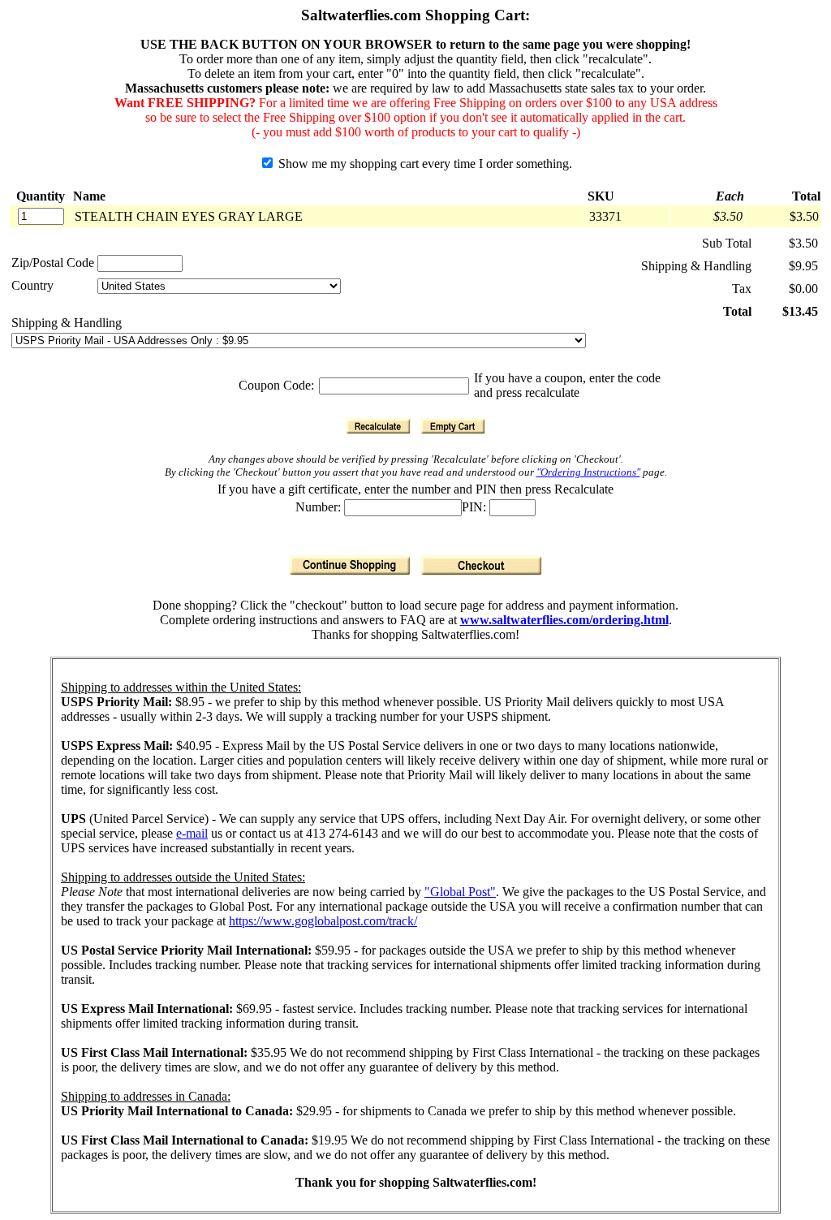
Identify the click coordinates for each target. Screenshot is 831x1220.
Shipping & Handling (66, 323)
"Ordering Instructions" (588, 472)
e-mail (192, 833)
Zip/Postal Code (52, 262)
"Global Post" (460, 892)
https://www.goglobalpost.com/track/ (323, 921)
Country (32, 285)
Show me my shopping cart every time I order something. (423, 163)
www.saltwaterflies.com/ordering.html (564, 620)
